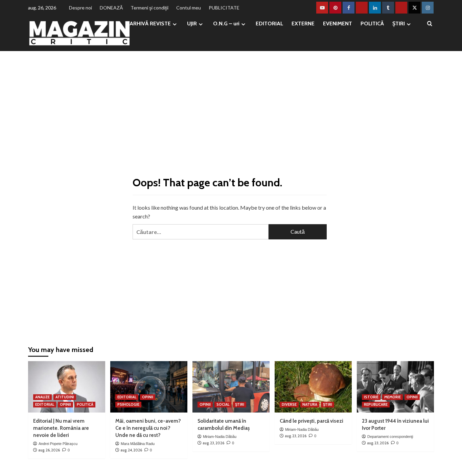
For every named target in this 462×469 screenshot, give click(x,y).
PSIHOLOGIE (128, 404)
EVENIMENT (337, 23)
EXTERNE (303, 23)
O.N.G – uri (226, 23)
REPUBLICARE (376, 404)
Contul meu (188, 7)
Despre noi (80, 7)
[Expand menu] (175, 24)
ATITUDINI (64, 397)
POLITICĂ (372, 23)
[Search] (429, 24)
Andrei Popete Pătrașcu (58, 444)
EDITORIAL (269, 23)
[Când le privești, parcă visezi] (313, 387)
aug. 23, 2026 (213, 443)
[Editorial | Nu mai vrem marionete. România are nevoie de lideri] (66, 387)
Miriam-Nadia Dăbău (219, 437)
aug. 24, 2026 (131, 450)
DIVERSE (289, 404)
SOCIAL (222, 404)
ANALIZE (42, 397)
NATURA (309, 404)
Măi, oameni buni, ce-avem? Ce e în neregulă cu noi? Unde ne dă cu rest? (148, 428)
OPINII (65, 404)
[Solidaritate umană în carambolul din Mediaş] (231, 387)
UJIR (192, 23)
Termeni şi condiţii (149, 7)
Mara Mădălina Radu (138, 444)
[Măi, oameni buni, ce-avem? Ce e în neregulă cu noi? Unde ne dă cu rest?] (148, 387)
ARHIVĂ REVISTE (150, 23)
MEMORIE (392, 397)
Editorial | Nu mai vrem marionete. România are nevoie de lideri (61, 428)
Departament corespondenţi (390, 437)
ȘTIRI (398, 23)
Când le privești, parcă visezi (311, 421)
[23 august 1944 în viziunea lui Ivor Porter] (395, 387)
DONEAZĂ (111, 7)
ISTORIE (371, 397)
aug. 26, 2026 (49, 450)
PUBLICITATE (224, 7)
